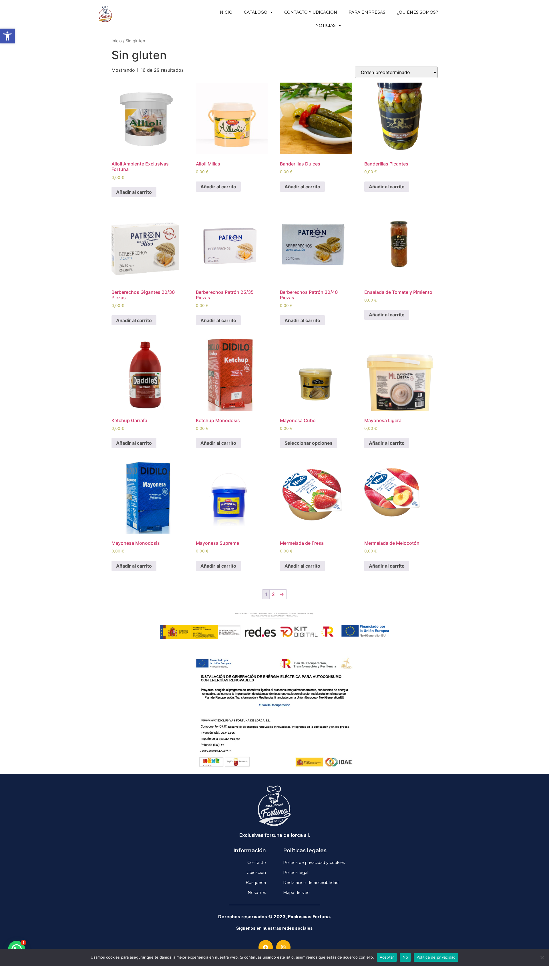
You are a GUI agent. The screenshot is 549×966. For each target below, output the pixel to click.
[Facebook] (265, 947)
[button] (7, 36)
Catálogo (255, 12)
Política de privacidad (436, 957)
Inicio (225, 12)
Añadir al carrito (134, 192)
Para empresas (367, 12)
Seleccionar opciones (309, 443)
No (405, 957)
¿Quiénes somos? (417, 12)
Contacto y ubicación (310, 12)
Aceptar (387, 957)
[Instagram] (283, 947)
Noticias (325, 25)
